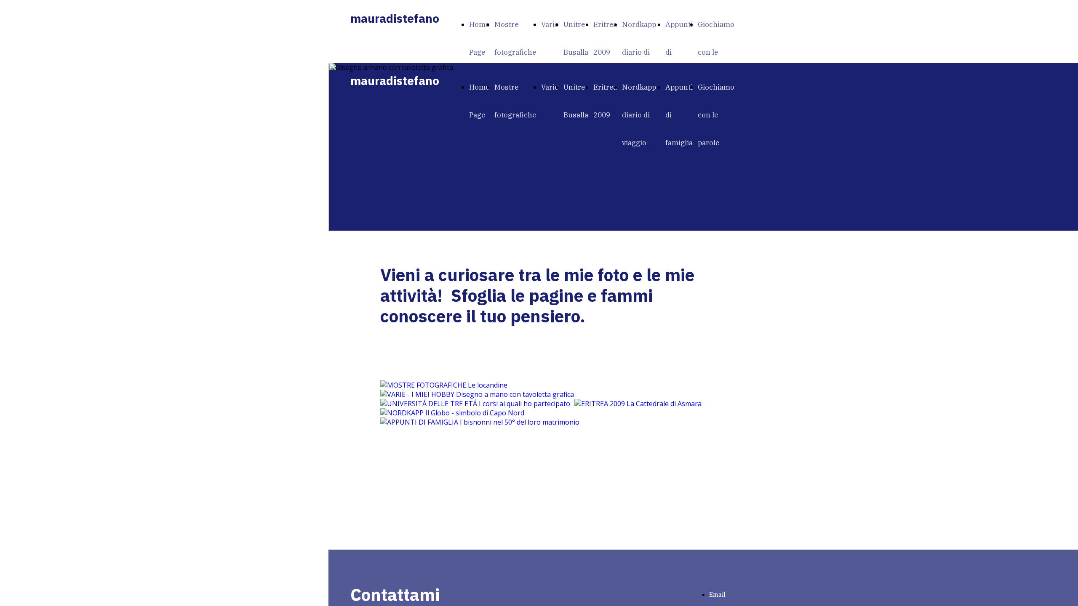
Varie (549, 24)
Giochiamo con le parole (716, 52)
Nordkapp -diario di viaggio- (641, 52)
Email (717, 594)
